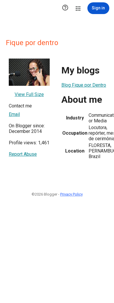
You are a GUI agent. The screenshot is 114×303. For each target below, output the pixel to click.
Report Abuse (23, 154)
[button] (65, 8)
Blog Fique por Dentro (83, 85)
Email (14, 114)
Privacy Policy (71, 194)
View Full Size (29, 94)
